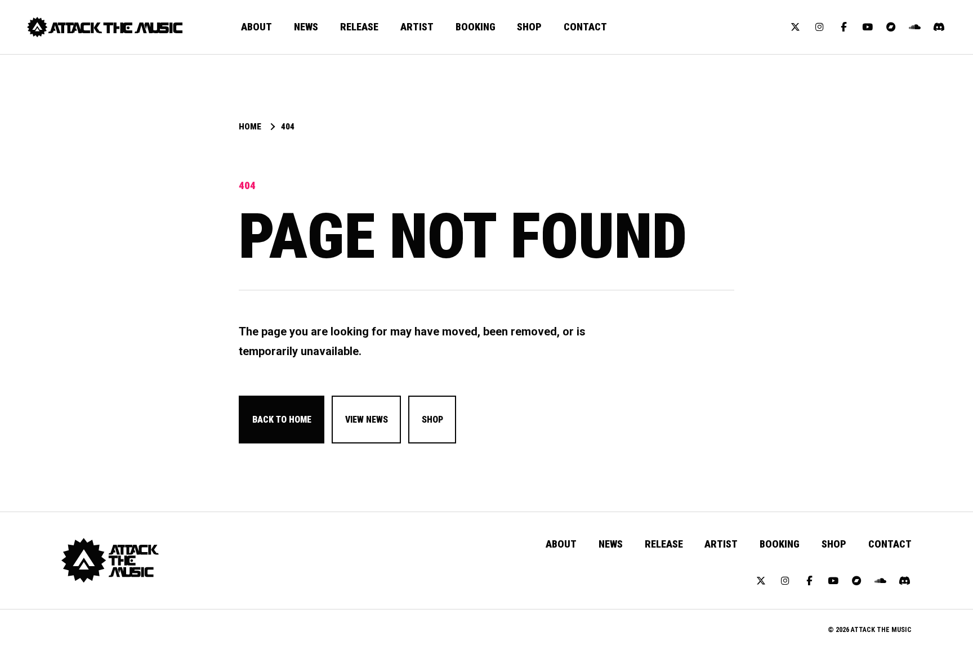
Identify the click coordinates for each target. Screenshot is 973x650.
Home (250, 127)
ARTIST (417, 27)
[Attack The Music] (104, 27)
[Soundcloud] (915, 27)
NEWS (306, 27)
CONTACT (585, 27)
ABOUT (256, 27)
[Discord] (938, 27)
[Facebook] (843, 27)
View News (366, 419)
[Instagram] (819, 27)
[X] (795, 27)
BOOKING (476, 27)
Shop (432, 419)
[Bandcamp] (891, 27)
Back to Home (281, 419)
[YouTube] (867, 27)
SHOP (529, 27)
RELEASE (359, 27)
